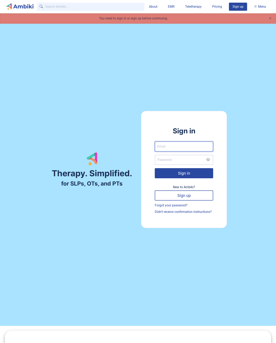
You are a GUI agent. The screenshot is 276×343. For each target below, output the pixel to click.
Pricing (217, 6)
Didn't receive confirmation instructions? (183, 212)
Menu (261, 6)
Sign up (238, 6)
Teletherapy (193, 6)
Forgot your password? (171, 205)
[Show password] (208, 160)
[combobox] (90, 7)
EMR (171, 6)
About (153, 6)
